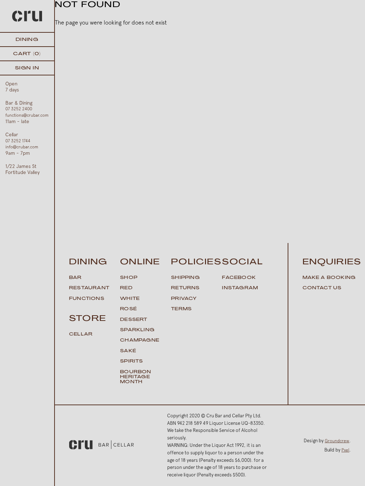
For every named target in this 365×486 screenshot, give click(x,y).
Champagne (139, 340)
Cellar (81, 334)
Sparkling (137, 330)
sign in (27, 68)
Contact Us (322, 288)
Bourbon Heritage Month (135, 377)
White (130, 299)
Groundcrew (337, 440)
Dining (27, 39)
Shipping (185, 278)
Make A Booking (329, 278)
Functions (86, 299)
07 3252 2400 (18, 108)
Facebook (239, 278)
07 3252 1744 (17, 140)
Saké (128, 351)
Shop (129, 278)
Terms (181, 309)
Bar (75, 278)
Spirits (131, 361)
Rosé (128, 309)
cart (27, 54)
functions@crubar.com (26, 115)
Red (126, 288)
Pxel (345, 450)
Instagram (240, 288)
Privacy (184, 299)
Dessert (133, 320)
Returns (185, 288)
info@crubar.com (21, 146)
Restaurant (89, 288)
